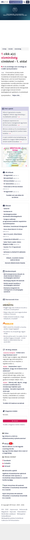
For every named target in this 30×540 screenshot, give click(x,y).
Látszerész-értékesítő (14, 239)
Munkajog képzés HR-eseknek (14, 281)
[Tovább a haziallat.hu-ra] (15, 324)
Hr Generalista (12, 184)
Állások (8, 206)
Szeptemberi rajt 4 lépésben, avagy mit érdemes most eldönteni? (15, 369)
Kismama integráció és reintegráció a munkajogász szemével (13, 290)
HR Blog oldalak (11, 350)
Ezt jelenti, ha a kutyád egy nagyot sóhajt (14, 332)
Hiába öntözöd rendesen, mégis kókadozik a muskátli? (14, 318)
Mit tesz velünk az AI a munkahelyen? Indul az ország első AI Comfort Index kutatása (15, 131)
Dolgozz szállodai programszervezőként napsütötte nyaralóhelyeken (14, 221)
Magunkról (4, 512)
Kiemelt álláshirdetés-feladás (15, 263)
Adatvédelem (21, 512)
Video (6, 433)
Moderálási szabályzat (8, 514)
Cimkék (10, 49)
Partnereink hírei (12, 300)
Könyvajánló (8, 444)
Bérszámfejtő (11, 178)
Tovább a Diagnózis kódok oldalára (14, 425)
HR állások (9, 172)
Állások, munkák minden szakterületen (15, 259)
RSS (2, 509)
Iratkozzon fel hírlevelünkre (10, 520)
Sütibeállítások (6, 516)
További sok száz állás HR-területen (15, 196)
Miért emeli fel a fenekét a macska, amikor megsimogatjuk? (15, 328)
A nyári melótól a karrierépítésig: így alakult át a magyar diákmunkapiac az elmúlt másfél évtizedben (15, 139)
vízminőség (18, 49)
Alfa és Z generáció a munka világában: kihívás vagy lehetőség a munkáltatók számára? (14, 114)
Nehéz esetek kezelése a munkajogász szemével (12, 284)
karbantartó (8, 211)
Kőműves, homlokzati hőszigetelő (15, 226)
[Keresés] (24, 2)
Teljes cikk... (16, 95)
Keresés (5, 415)
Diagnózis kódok (11, 411)
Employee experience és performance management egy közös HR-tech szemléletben (15, 123)
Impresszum (14, 509)
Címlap (4, 49)
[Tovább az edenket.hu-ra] (15, 304)
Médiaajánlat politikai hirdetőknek (12, 518)
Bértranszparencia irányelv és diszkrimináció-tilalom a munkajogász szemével (14, 276)
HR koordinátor (12, 181)
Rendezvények (10, 271)
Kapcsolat (13, 512)
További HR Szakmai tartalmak (13, 403)
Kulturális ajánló (10, 471)
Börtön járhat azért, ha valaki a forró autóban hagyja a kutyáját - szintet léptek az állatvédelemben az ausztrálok (15, 339)
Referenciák (23, 509)
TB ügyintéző (11, 175)
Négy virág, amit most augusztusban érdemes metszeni (15, 313)
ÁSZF (6, 509)
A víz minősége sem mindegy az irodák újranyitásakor (13, 68)
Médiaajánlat (21, 514)
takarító (6, 208)
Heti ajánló (9, 109)
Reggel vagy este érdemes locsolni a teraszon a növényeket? (15, 308)
